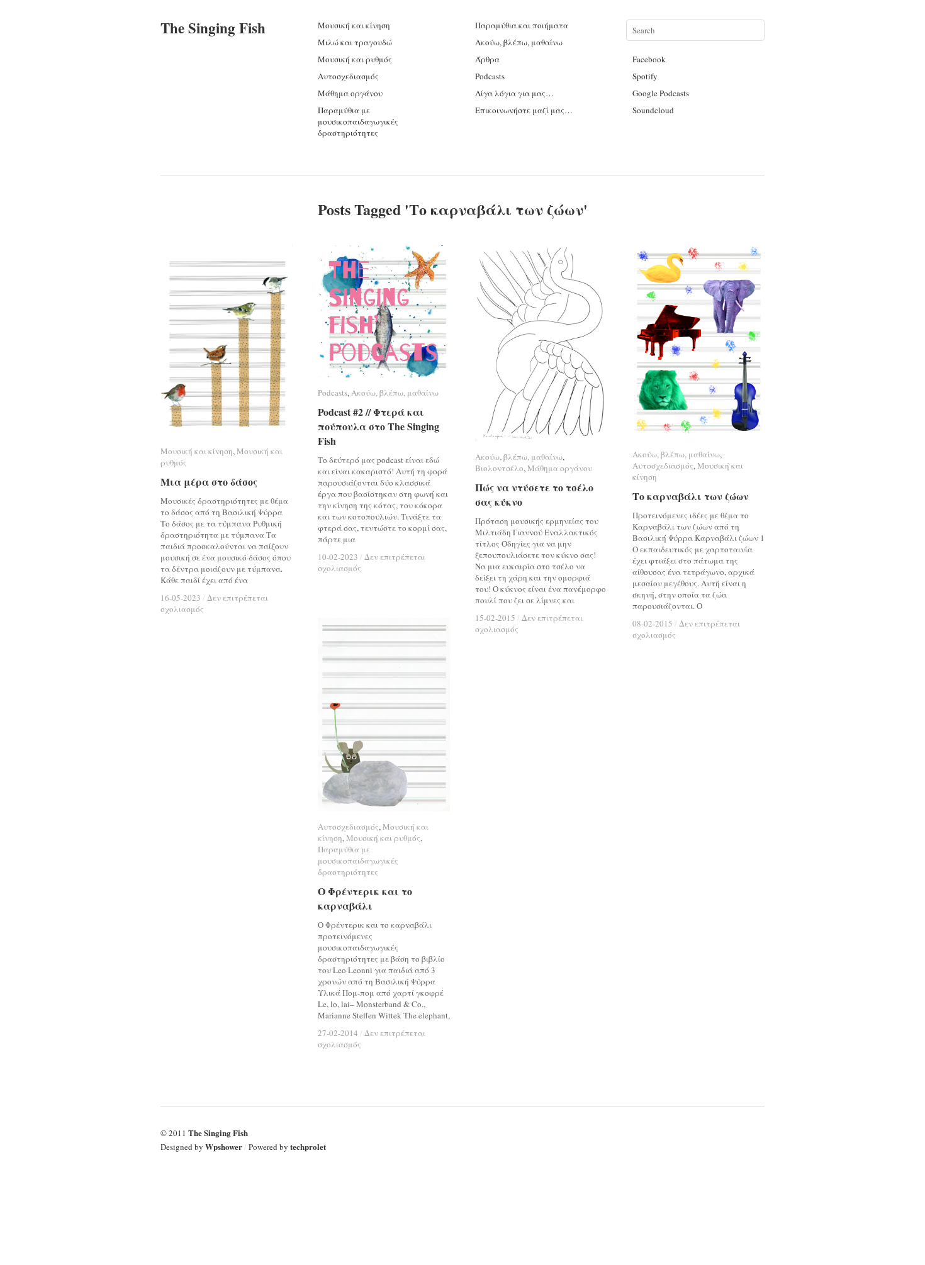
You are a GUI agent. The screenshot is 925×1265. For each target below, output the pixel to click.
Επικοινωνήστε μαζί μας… (524, 110)
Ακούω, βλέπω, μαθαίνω (519, 42)
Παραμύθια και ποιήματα (521, 25)
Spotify (645, 76)
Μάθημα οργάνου (350, 93)
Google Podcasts (660, 93)
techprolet (308, 1146)
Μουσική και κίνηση (354, 25)
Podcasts (490, 76)
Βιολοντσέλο (499, 468)
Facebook (649, 59)
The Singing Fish (213, 27)
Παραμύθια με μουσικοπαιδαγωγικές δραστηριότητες (358, 121)
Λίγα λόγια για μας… (514, 93)
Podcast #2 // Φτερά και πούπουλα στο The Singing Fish (378, 426)
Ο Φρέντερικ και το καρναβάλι (365, 898)
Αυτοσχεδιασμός (348, 76)
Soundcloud (653, 110)
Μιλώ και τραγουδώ (355, 42)
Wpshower (223, 1146)
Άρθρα (487, 59)
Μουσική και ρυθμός (355, 59)
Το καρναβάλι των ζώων (690, 496)
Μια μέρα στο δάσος (208, 481)
